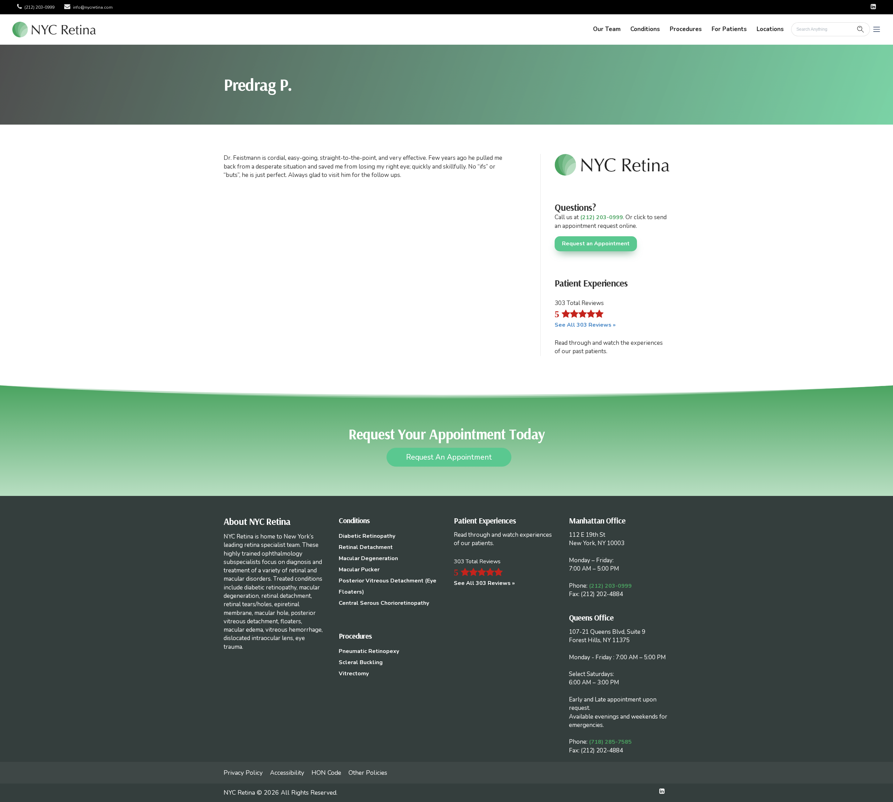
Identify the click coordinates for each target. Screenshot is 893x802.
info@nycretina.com (93, 7)
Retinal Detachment (366, 547)
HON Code (326, 772)
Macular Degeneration (368, 558)
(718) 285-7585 (610, 742)
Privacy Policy (243, 772)
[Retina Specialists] (54, 29)
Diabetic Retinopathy (367, 536)
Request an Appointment (596, 243)
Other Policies (367, 772)
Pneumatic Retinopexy (369, 651)
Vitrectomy (354, 673)
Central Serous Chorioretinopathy (384, 603)
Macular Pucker (359, 569)
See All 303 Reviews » (585, 325)
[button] (876, 29)
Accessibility (287, 772)
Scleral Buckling (361, 662)
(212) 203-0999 (39, 7)
